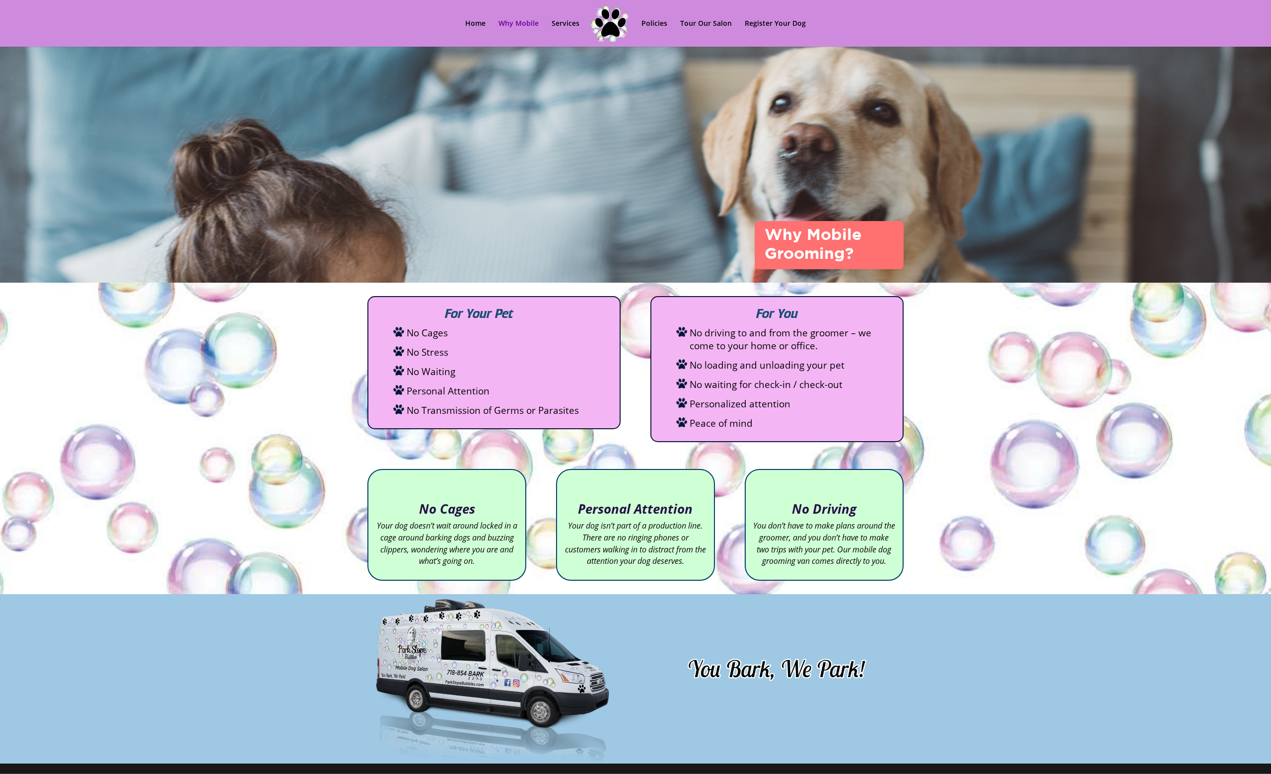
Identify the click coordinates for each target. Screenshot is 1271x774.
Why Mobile (518, 24)
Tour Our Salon (706, 24)
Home (475, 24)
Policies (654, 24)
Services (565, 24)
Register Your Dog (775, 24)
